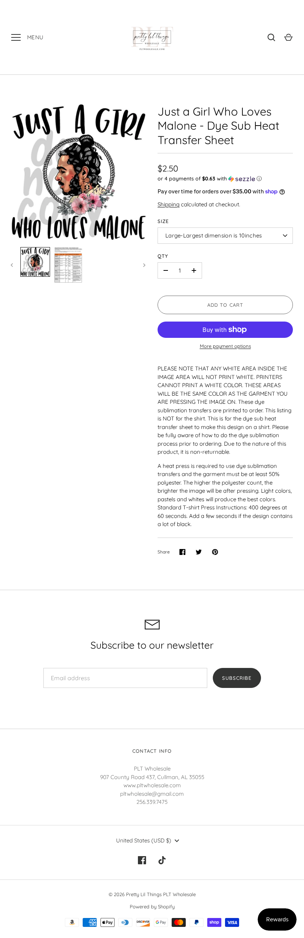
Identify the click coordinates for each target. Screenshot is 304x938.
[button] (225, 178)
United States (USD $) (143, 840)
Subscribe (236, 678)
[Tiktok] (162, 860)
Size (163, 221)
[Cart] (288, 37)
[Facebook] (142, 860)
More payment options (225, 346)
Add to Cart (225, 305)
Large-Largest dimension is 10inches (213, 235)
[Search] (271, 37)
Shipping (168, 204)
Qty (163, 256)
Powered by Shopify (152, 906)
